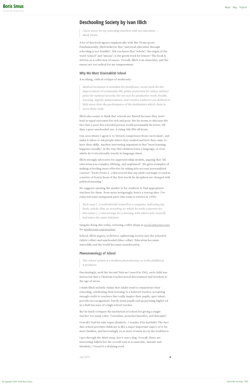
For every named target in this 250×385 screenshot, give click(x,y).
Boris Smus (13, 6)
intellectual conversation (99, 229)
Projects (243, 7)
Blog (235, 7)
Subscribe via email (235, 381)
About (227, 7)
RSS (246, 381)
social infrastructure (157, 225)
